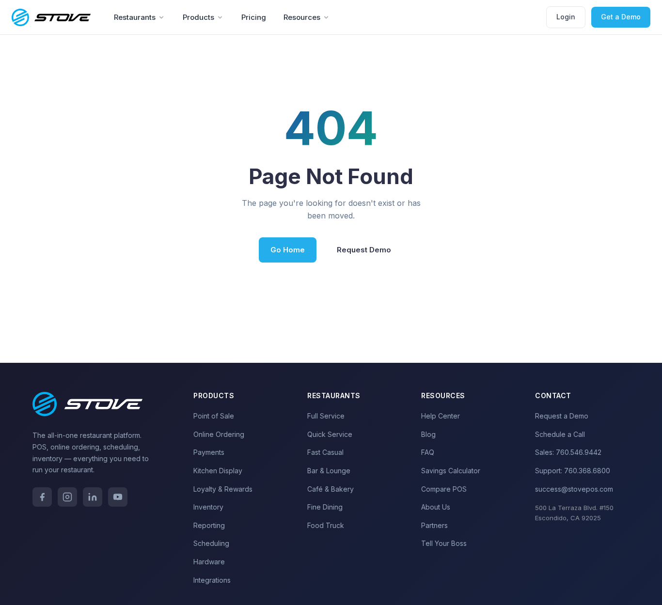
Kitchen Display (217, 470)
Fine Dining (325, 507)
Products (198, 17)
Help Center (440, 416)
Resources (302, 17)
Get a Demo (621, 17)
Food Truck (325, 525)
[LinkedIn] (92, 497)
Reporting (209, 525)
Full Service (326, 416)
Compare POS (444, 489)
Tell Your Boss (444, 543)
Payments (208, 452)
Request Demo (364, 249)
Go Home (287, 249)
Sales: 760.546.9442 (568, 452)
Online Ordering (218, 434)
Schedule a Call (560, 434)
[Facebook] (42, 497)
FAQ (427, 452)
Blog (428, 434)
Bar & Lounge (328, 470)
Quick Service (329, 434)
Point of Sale (213, 416)
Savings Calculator (450, 470)
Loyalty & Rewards (222, 489)
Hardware (209, 562)
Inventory (208, 507)
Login (565, 17)
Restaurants (135, 17)
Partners (434, 525)
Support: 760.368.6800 (572, 470)
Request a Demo (561, 416)
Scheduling (211, 543)
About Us (435, 507)
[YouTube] (117, 497)
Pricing (253, 17)
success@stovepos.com (574, 489)
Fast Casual (325, 452)
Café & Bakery (330, 489)
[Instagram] (67, 497)
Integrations (212, 580)
